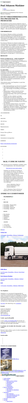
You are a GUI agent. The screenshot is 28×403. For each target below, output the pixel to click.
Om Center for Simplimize (13, 389)
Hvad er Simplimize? (8, 387)
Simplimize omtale (11, 397)
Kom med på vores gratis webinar (14, 168)
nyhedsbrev (18, 303)
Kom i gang (6, 379)
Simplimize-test (10, 382)
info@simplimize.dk (5, 315)
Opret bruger (10, 401)
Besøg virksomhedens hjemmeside (9, 143)
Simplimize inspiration (12, 396)
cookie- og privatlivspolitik (10, 320)
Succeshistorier (10, 393)
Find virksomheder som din (13, 394)
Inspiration (6, 392)
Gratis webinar (7, 378)
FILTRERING (8, 196)
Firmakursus (9, 386)
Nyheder (6, 398)
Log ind (5, 400)
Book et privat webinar (12, 381)
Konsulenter (9, 383)
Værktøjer (9, 384)
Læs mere (3, 303)
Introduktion (9, 388)
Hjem (5, 8)
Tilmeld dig (3, 332)
